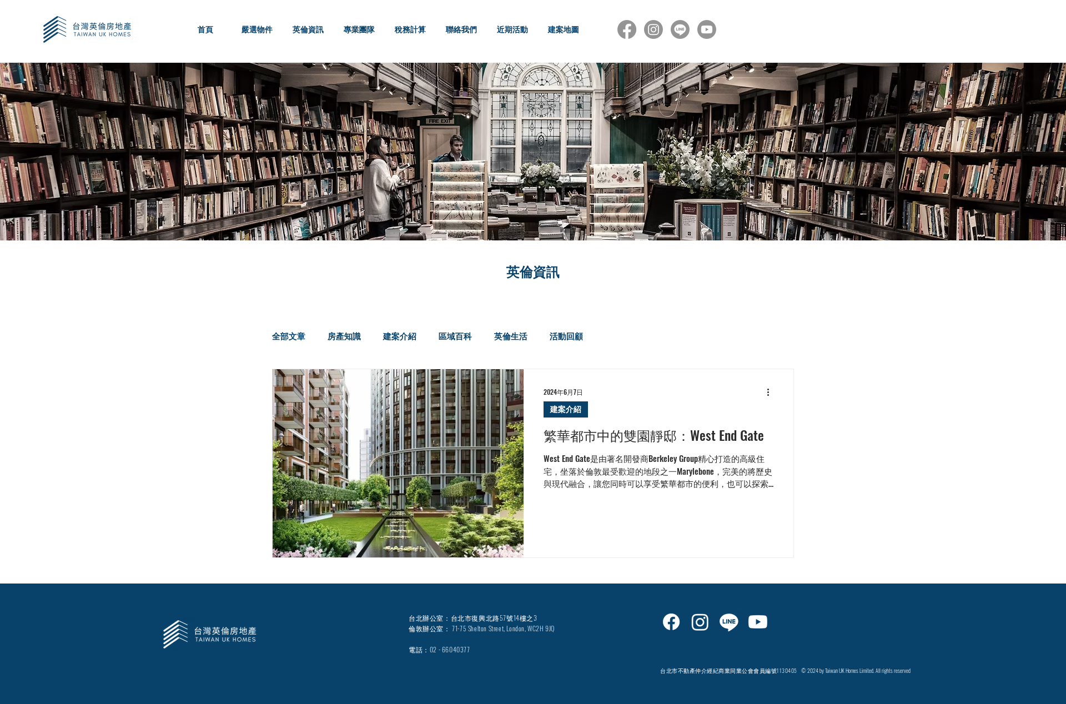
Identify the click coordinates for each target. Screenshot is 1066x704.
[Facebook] (626, 29)
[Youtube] (706, 29)
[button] (256, 29)
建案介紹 (399, 335)
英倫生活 (510, 335)
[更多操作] (771, 392)
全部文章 (288, 335)
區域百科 (455, 335)
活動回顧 (566, 335)
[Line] (680, 29)
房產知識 (344, 335)
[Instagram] (653, 29)
